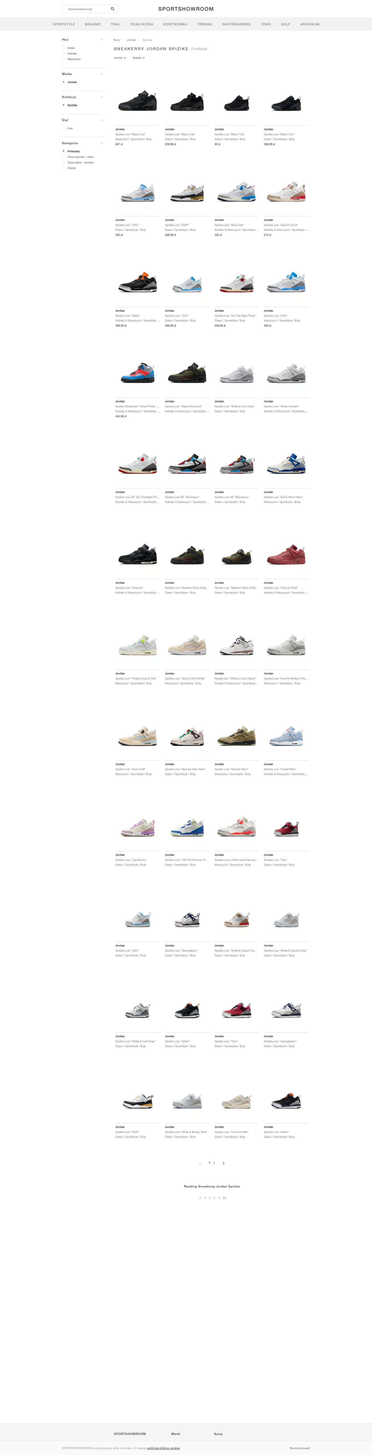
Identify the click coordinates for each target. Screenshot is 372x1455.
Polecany (74, 151)
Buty (117, 39)
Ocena (72, 167)
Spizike (72, 105)
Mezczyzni (74, 59)
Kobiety (72, 53)
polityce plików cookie (163, 1448)
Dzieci (71, 47)
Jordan (72, 82)
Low (70, 128)
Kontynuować (300, 1448)
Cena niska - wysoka (81, 162)
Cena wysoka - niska (81, 156)
